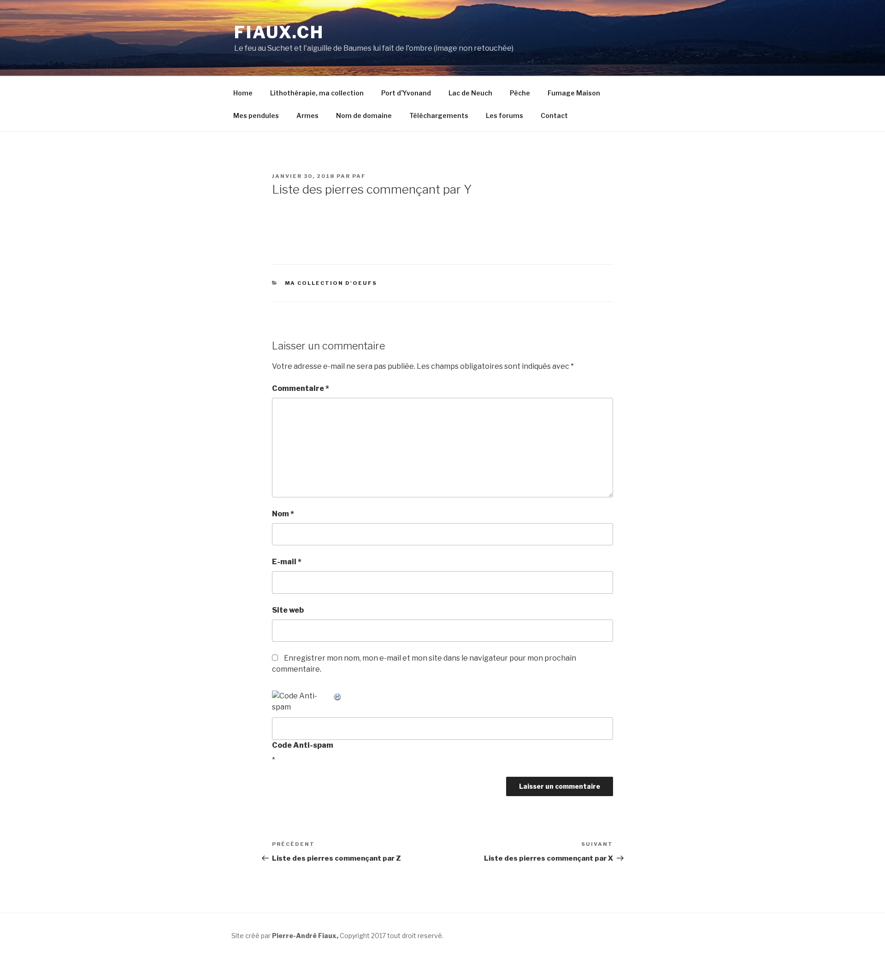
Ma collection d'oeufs (331, 283)
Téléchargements (438, 115)
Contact (554, 115)
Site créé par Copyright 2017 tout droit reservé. (337, 935)
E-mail (286, 561)
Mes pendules (256, 115)
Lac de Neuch (470, 93)
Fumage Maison (574, 93)
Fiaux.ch (279, 32)
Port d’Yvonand (406, 93)
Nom (283, 513)
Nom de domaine (364, 115)
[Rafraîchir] (338, 695)
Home (243, 93)
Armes (307, 115)
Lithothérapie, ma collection (317, 93)
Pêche (520, 93)
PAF (359, 176)
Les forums (504, 115)
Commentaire (300, 388)
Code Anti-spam (302, 745)
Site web (288, 610)
